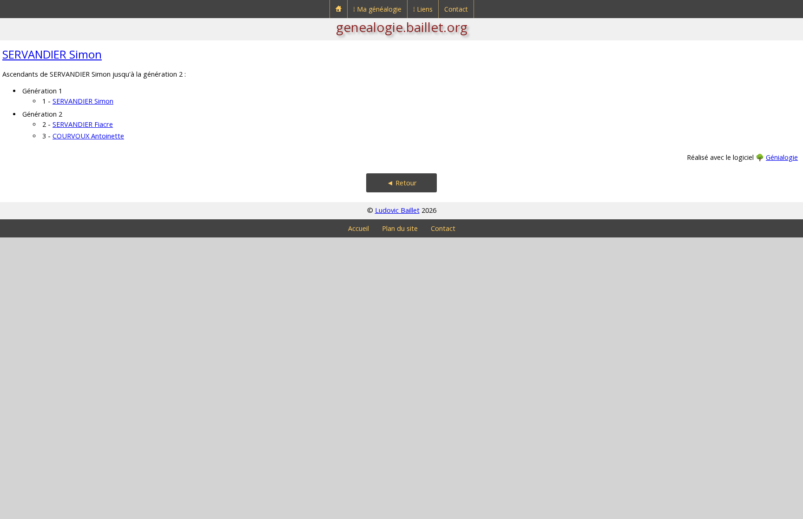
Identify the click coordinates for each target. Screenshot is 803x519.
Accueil (358, 228)
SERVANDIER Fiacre (83, 124)
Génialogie (782, 157)
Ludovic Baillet (397, 210)
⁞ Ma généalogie (377, 9)
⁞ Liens (423, 9)
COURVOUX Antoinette (88, 135)
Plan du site (400, 228)
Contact (456, 9)
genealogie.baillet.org (401, 27)
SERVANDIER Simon (52, 54)
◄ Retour (402, 182)
